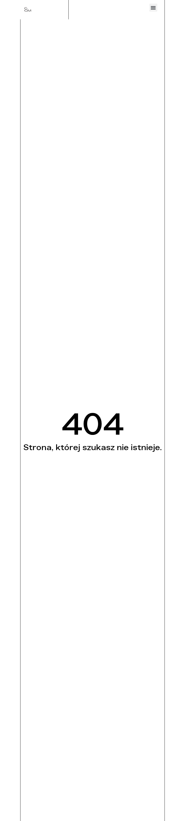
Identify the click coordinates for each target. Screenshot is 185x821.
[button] (153, 8)
